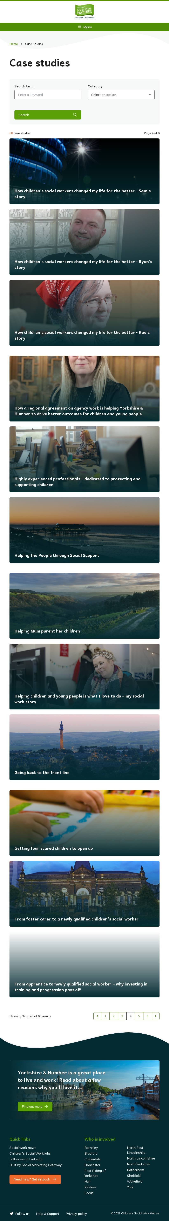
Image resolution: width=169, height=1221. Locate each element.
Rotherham (135, 1170)
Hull (87, 1181)
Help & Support (47, 1214)
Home (13, 44)
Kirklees (90, 1187)
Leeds (89, 1193)
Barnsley (91, 1148)
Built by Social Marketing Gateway (35, 1165)
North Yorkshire (138, 1164)
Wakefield (134, 1181)
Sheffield (134, 1175)
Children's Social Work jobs (30, 1153)
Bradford (90, 1153)
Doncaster (92, 1165)
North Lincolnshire (141, 1158)
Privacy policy (76, 1214)
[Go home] (84, 12)
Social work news (22, 1148)
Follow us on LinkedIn (25, 1159)
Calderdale (92, 1159)
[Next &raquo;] (156, 1016)
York (130, 1187)
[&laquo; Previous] (97, 1016)
